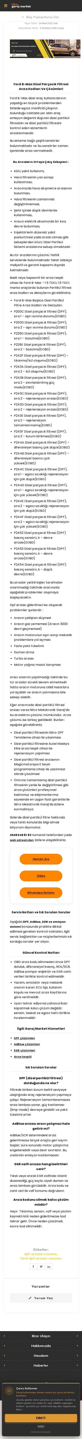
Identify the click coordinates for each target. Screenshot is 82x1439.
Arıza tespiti (23, 1057)
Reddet (41, 1426)
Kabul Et (41, 1418)
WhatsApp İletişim (41, 893)
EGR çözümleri (24, 1050)
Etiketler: (41, 1249)
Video (41, 876)
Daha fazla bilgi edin (41, 1432)
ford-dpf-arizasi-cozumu (41, 1258)
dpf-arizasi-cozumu (40, 1254)
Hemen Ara (41, 859)
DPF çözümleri (24, 1038)
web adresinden (22, 840)
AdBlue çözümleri (27, 1044)
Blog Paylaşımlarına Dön (42, 17)
